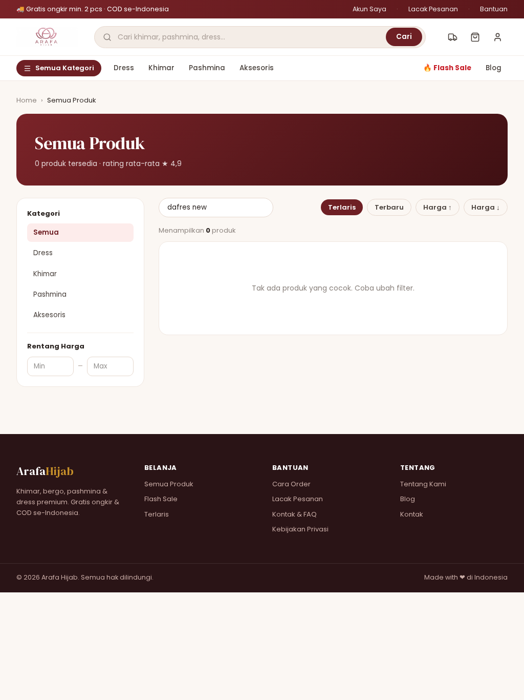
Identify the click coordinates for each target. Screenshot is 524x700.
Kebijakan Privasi (300, 529)
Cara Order (291, 484)
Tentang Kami (423, 484)
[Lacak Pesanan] (452, 37)
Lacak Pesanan (433, 9)
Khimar (161, 68)
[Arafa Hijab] (47, 37)
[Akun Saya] (497, 37)
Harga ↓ (485, 207)
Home (26, 100)
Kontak (411, 514)
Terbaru (389, 207)
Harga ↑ (437, 207)
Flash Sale (161, 499)
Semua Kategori (64, 68)
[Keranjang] (475, 37)
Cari (404, 37)
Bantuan (494, 9)
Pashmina (207, 68)
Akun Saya (369, 9)
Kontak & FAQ (294, 514)
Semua (46, 232)
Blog (493, 68)
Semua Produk (168, 484)
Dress (124, 68)
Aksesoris (256, 68)
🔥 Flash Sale (447, 68)
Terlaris (342, 207)
